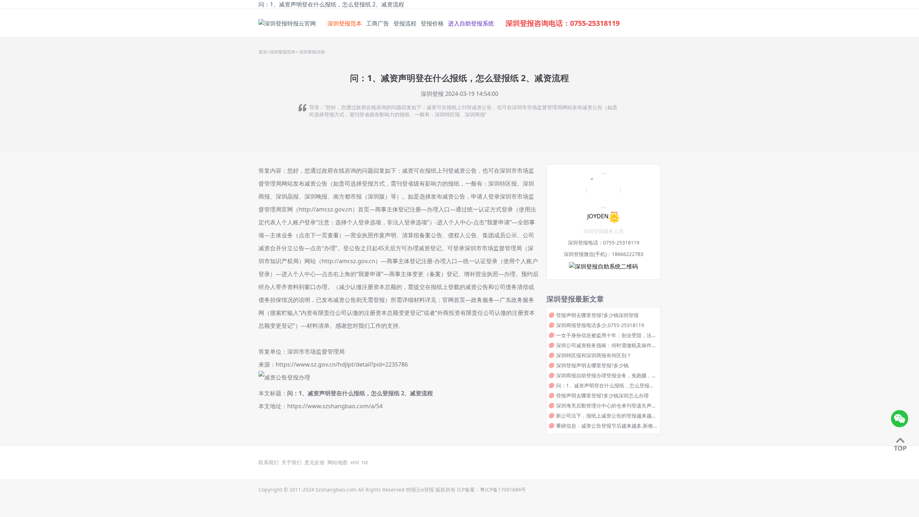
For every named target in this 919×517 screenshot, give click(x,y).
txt (365, 462)
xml (354, 462)
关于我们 (291, 462)
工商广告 (377, 23)
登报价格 (432, 23)
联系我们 (268, 462)
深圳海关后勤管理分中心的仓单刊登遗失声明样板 (606, 405)
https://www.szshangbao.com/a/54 (335, 406)
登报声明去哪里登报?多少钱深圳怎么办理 (602, 395)
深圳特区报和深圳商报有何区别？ (593, 355)
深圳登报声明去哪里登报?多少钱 (592, 365)
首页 (262, 52)
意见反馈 (314, 462)
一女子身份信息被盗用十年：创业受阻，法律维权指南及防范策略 (606, 335)
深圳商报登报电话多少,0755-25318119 (600, 325)
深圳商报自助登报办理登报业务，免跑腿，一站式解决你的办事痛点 (606, 375)
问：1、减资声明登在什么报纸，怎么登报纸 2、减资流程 (360, 393)
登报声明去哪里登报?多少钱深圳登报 (597, 315)
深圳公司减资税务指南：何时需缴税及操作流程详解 (606, 345)
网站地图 (337, 462)
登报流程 (404, 23)
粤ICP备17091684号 (503, 489)
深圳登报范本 (344, 23)
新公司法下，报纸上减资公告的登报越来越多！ (604, 415)
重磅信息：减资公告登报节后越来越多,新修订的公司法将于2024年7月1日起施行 (604, 425)
